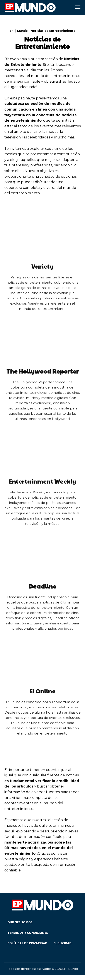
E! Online (42, 691)
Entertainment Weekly (42, 481)
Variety (42, 266)
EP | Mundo (19, 31)
